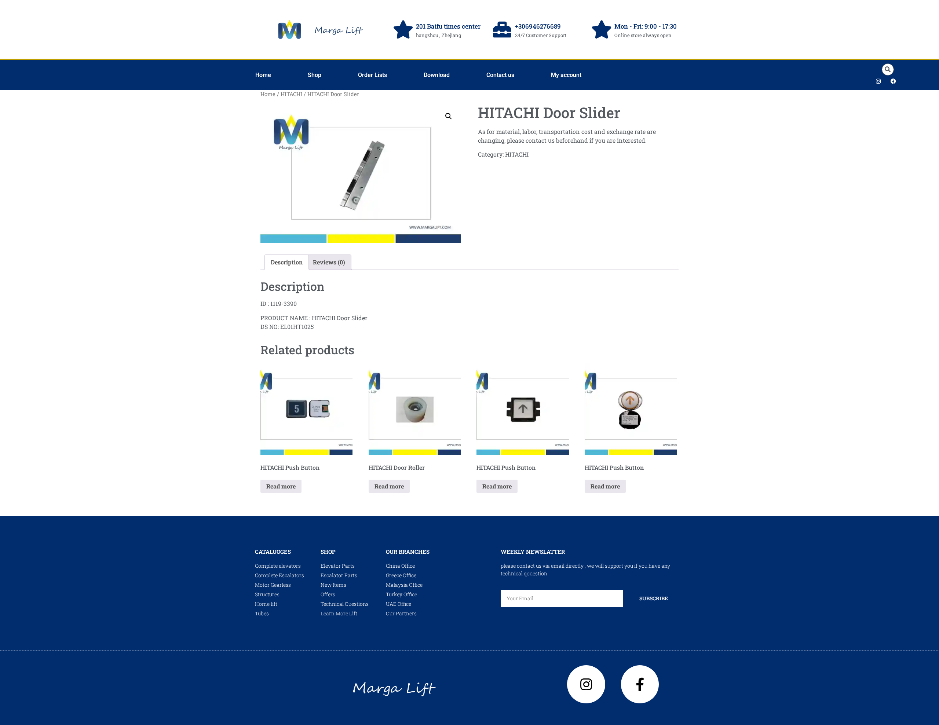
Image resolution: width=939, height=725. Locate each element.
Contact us (500, 75)
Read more (281, 486)
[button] (888, 69)
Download (437, 75)
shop (328, 551)
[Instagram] (878, 81)
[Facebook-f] (640, 684)
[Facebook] (893, 81)
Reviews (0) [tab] (329, 262)
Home (263, 75)
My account (566, 75)
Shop (314, 75)
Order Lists (372, 75)
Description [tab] (287, 262)
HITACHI (291, 94)
